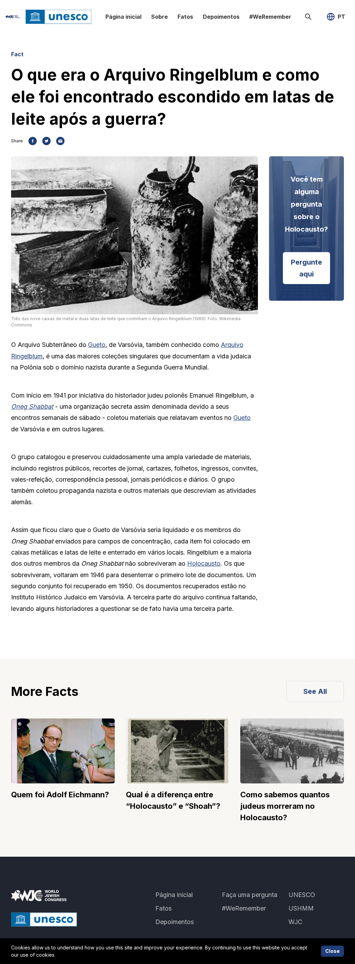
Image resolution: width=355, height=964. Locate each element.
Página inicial (123, 16)
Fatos (185, 16)
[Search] (308, 17)
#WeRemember (270, 16)
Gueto (96, 344)
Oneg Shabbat (32, 406)
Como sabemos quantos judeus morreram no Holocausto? (285, 806)
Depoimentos (221, 16)
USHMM (301, 908)
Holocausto (203, 563)
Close (332, 951)
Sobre (159, 16)
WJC (295, 921)
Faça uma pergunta (249, 894)
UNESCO (301, 894)
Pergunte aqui (306, 268)
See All (315, 691)
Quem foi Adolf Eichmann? (60, 794)
